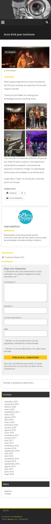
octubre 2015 (10, 461)
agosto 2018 (10, 430)
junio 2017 (9, 443)
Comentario (10, 282)
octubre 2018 (10, 427)
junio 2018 (9, 432)
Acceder (8, 493)
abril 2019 (9, 419)
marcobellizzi (11, 70)
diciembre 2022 (11, 401)
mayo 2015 (9, 474)
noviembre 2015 (12, 458)
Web (6, 329)
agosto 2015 (10, 466)
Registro (8, 491)
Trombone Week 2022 (14, 257)
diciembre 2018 (11, 425)
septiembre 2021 (12, 412)
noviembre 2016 (12, 445)
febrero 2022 (10, 406)
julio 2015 (9, 469)
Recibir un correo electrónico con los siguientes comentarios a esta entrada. (21, 342)
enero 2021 (10, 414)
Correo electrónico (13, 317)
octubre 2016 (10, 448)
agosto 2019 (10, 417)
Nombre (8, 306)
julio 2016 (9, 453)
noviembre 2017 (12, 435)
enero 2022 (10, 409)
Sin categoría (10, 52)
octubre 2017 (10, 438)
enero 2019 (10, 422)
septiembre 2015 (12, 464)
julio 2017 (9, 440)
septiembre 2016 (12, 451)
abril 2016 (9, 456)
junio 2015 (9, 471)
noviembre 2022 (12, 404)
